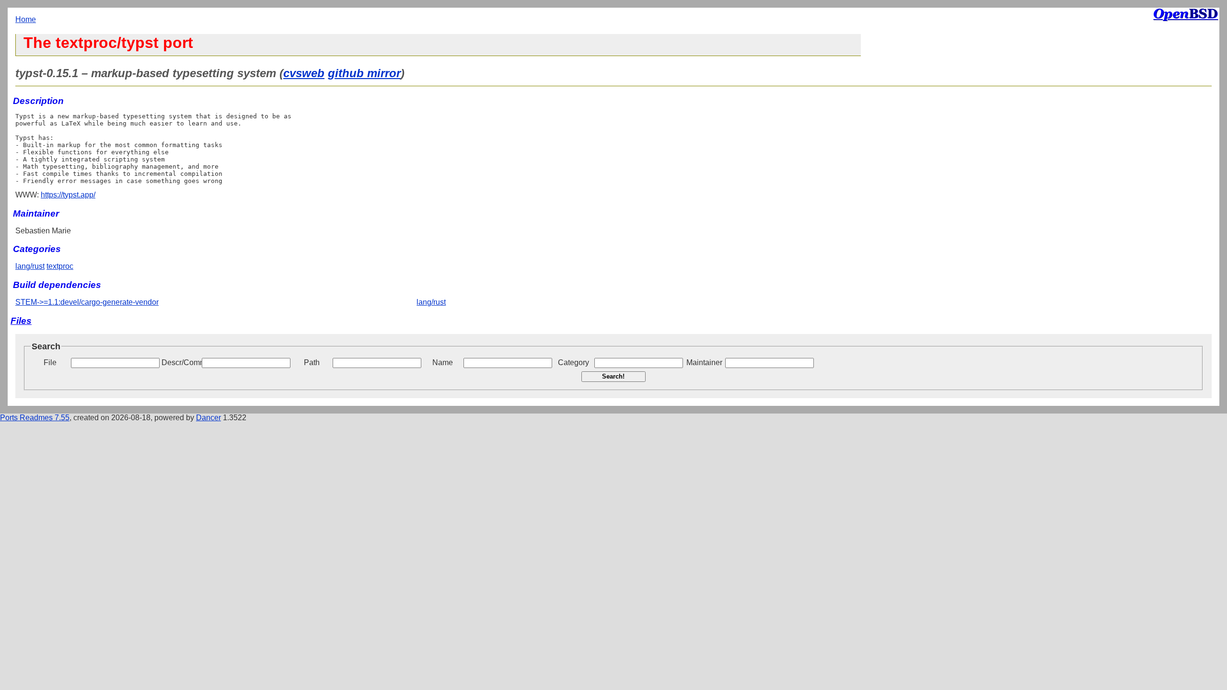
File (50, 362)
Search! (613, 376)
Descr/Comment (181, 362)
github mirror (364, 73)
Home (25, 19)
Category (573, 362)
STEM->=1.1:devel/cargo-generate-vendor (87, 302)
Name (442, 362)
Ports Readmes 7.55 (34, 418)
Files (21, 321)
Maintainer (704, 362)
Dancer (208, 418)
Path (312, 362)
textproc (59, 266)
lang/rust (30, 266)
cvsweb (303, 73)
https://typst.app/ (68, 195)
